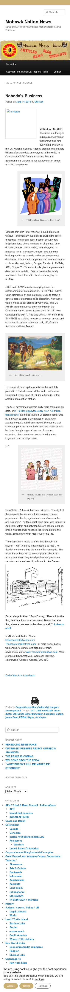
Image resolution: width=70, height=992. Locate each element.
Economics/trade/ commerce (26, 947)
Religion (14, 950)
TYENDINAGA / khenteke (24, 899)
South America (18, 935)
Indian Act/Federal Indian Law (27, 836)
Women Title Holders (22, 939)
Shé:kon (39, 101)
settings (39, 979)
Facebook (49, 713)
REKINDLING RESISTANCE (21, 744)
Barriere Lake (17, 923)
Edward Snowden (34, 713)
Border (13, 927)
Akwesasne (16, 864)
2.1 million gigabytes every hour (31, 410)
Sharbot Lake (17, 955)
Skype (30, 717)
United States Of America (24, 848)
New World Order (15, 943)
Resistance (16, 840)
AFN (12, 809)
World (13, 915)
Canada (14, 829)
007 (33, 710)
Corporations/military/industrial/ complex (37, 707)
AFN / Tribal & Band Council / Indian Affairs (30, 805)
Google (59, 713)
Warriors (19, 844)
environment (17, 931)
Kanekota (15, 884)
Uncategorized (13, 710)
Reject (26, 985)
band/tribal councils (21, 813)
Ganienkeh (16, 872)
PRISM (22, 717)
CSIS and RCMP (44, 710)
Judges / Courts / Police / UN (22, 907)
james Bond (11, 717)
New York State (18, 962)
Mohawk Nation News (28, 21)
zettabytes (40, 717)
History (9, 903)
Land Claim (16, 887)
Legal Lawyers (18, 911)
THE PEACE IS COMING (19, 756)
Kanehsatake (17, 880)
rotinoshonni (17, 892)
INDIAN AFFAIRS (19, 817)
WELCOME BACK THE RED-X (22, 760)
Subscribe (11, 64)
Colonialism (12, 824)
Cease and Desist (15, 821)
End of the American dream (20, 675)
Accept (10, 985)
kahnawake (16, 876)
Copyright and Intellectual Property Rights (27, 71)
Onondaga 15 (13, 958)
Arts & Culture (18, 868)
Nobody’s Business (23, 95)
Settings (43, 985)
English (57, 71)
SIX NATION (16, 895)
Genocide (15, 832)
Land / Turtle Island (16, 919)
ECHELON (18, 713)
